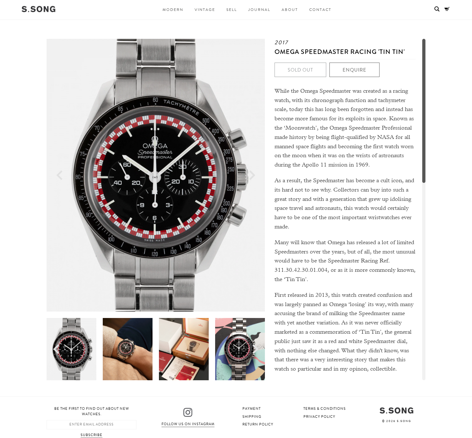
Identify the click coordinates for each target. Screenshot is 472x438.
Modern (172, 10)
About (290, 10)
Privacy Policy (319, 416)
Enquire (354, 69)
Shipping (251, 416)
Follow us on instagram (188, 424)
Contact (320, 10)
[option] (156, 175)
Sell (231, 10)
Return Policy (257, 424)
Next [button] (252, 175)
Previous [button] (59, 175)
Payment (251, 408)
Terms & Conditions (324, 408)
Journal (259, 10)
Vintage (205, 10)
